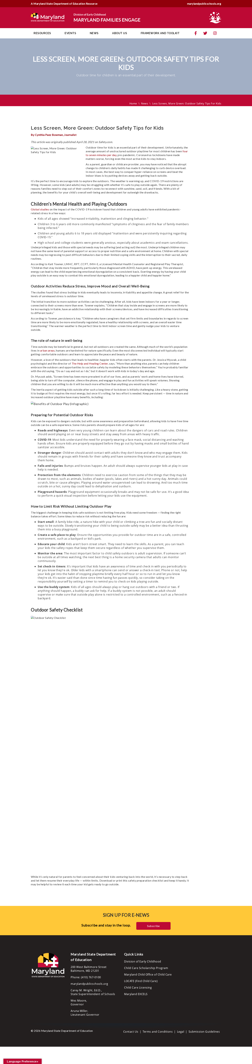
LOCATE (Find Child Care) (141, 981)
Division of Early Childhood (142, 961)
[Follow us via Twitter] (205, 33)
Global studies (40, 209)
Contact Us (130, 1031)
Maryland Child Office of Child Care (148, 974)
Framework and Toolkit (160, 33)
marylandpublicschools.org (204, 3)
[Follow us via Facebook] (195, 33)
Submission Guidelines (204, 1031)
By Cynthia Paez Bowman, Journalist (53, 134)
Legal (180, 1031)
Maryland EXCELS (136, 994)
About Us (119, 33)
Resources (42, 33)
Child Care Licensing (138, 987)
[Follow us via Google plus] (215, 33)
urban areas (47, 350)
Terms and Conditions (158, 1031)
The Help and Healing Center (90, 363)
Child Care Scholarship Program (146, 968)
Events (70, 33)
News (94, 33)
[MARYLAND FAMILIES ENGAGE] (86, 17)
